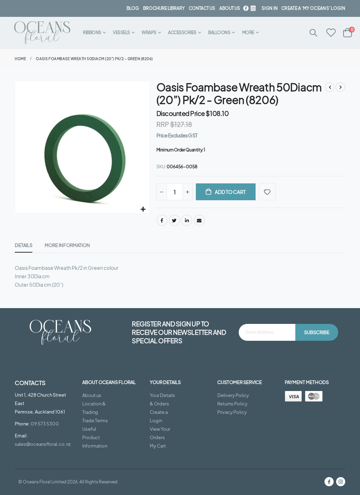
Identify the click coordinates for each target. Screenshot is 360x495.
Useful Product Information (94, 437)
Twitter (174, 220)
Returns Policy (232, 403)
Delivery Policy (233, 395)
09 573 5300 (45, 423)
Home (20, 59)
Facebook (162, 220)
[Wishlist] (331, 33)
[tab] (23, 246)
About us (91, 395)
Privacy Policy (232, 412)
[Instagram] (340, 481)
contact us (202, 8)
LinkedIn (186, 220)
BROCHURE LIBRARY (164, 8)
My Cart (158, 446)
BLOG (133, 8)
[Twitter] (253, 8)
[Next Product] (340, 87)
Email (199, 220)
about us (229, 8)
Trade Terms (95, 420)
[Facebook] (245, 8)
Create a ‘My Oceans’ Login (313, 8)
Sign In (270, 8)
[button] (143, 209)
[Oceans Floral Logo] (42, 32)
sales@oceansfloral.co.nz (43, 444)
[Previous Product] (330, 87)
